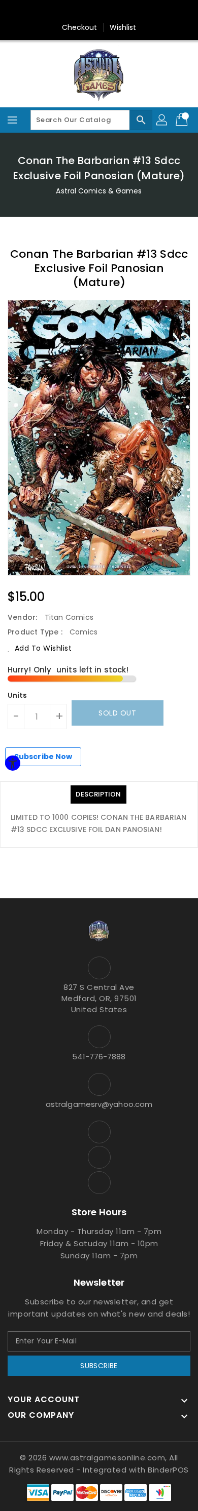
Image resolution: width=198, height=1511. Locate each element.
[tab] (98, 794)
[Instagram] (99, 11)
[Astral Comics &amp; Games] (99, 74)
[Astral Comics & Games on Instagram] (99, 1157)
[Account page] (162, 120)
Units (17, 695)
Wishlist (123, 27)
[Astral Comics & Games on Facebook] (99, 1132)
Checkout (79, 27)
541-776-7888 (98, 1056)
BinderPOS (168, 1469)
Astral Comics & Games (99, 191)
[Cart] (183, 120)
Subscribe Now (43, 756)
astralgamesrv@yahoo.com (99, 1104)
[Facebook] (79, 11)
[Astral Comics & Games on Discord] (99, 1182)
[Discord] (118, 11)
